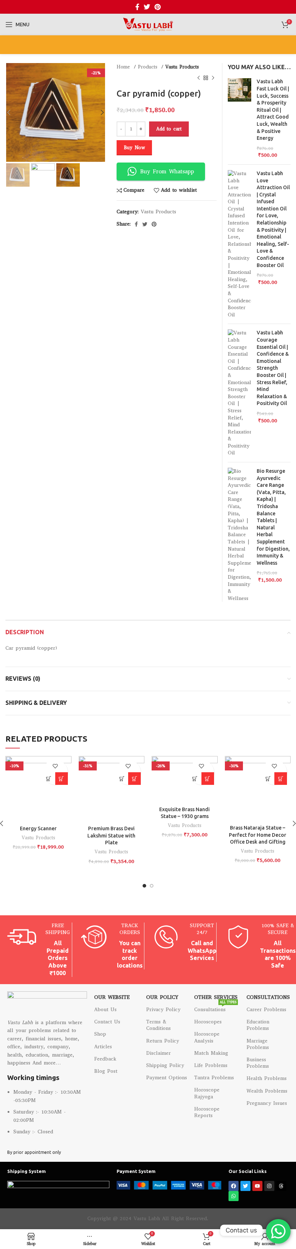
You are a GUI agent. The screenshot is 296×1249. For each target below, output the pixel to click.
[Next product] (213, 77)
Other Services (216, 997)
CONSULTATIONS (268, 997)
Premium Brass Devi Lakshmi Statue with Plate (111, 835)
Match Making (211, 1053)
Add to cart (169, 129)
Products (149, 67)
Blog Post (105, 1071)
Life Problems (210, 1065)
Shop (100, 1034)
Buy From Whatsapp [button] (167, 171)
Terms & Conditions (158, 1025)
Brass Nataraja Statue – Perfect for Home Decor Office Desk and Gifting (257, 835)
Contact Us (107, 1021)
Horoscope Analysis (206, 1037)
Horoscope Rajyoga (206, 1093)
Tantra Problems (214, 1077)
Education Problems (258, 1025)
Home (124, 67)
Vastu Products (182, 67)
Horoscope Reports (206, 1112)
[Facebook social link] (137, 6)
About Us (105, 1009)
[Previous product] (198, 77)
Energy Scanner (38, 828)
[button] (49, 778)
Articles (103, 1046)
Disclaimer (158, 1053)
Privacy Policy (163, 1009)
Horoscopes (208, 1021)
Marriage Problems (258, 1044)
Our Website (112, 997)
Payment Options (166, 1077)
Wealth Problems (267, 1091)
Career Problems (266, 1009)
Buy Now (134, 148)
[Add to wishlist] (55, 766)
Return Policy (162, 1040)
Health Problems (267, 1078)
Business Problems (258, 1063)
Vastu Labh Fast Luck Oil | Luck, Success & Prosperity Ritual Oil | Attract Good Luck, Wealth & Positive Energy (273, 110)
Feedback (105, 1058)
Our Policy (162, 997)
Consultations (215, 1008)
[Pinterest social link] (157, 6)
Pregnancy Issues (267, 1103)
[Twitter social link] (147, 6)
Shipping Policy (165, 1065)
